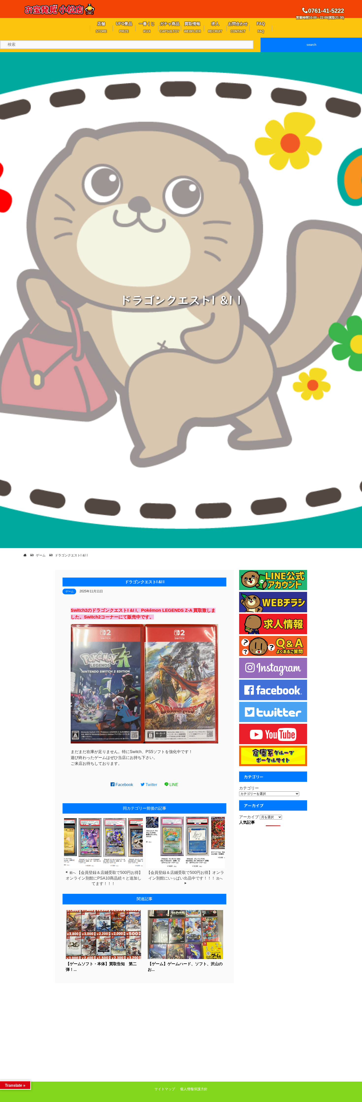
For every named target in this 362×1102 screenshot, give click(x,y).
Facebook (124, 785)
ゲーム (70, 591)
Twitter (151, 785)
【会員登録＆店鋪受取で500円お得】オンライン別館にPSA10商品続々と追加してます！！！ (104, 878)
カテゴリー (249, 788)
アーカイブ (249, 817)
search (311, 45)
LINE (173, 785)
